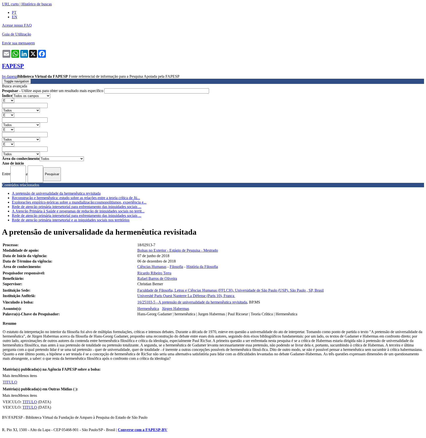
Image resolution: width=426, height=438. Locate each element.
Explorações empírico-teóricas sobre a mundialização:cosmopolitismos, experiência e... (79, 202)
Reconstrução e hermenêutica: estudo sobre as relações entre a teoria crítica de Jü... (76, 198)
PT (14, 12)
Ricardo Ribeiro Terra (154, 273)
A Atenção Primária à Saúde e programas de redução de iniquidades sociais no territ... (78, 211)
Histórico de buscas (36, 4)
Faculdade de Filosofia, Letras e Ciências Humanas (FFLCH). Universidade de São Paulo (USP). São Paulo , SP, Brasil (230, 290)
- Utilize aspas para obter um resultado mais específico (53, 91)
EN (14, 17)
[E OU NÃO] (8, 100)
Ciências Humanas (151, 267)
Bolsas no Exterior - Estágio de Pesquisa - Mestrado (177, 250)
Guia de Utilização (16, 34)
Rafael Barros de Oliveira (157, 278)
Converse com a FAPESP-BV (142, 430)
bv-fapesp (9, 76)
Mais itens (10, 376)
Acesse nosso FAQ (17, 25)
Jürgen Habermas (175, 308)
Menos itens (27, 376)
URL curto (10, 4)
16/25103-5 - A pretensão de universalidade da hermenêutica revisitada (192, 302)
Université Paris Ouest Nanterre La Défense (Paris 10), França (186, 296)
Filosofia (176, 267)
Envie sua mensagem (18, 43)
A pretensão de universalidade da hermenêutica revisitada (56, 193)
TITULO (10, 382)
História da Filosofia (202, 267)
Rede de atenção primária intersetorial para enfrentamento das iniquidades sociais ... (76, 207)
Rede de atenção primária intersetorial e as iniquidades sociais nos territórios (70, 220)
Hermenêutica (148, 308)
